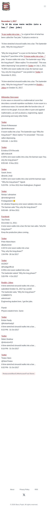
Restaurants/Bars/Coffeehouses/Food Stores (18, 373)
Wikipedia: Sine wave (10, 97)
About (12, 489)
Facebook (5, 217)
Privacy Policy (24, 489)
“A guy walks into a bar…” (11, 34)
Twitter (30, 66)
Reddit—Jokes (7, 283)
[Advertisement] (24, 401)
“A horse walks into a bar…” (34, 56)
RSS (36, 489)
